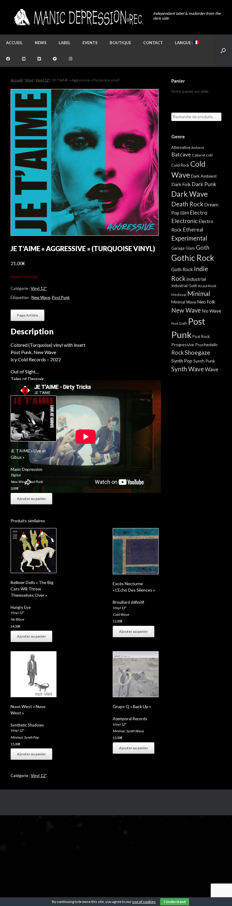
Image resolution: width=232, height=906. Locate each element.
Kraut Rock (207, 286)
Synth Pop (31, 737)
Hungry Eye (21, 607)
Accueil (14, 42)
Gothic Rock (192, 258)
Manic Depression (26, 469)
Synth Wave (135, 731)
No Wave (17, 619)
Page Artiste (27, 315)
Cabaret (198, 155)
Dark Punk (204, 184)
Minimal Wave (183, 302)
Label (64, 42)
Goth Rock (182, 269)
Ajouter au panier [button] (31, 498)
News (41, 42)
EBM (184, 213)
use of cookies (144, 901)
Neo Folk (206, 301)
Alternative (180, 147)
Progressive (182, 344)
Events (90, 42)
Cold (209, 155)
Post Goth (179, 323)
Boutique (120, 42)
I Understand (174, 901)
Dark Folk (181, 184)
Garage (178, 248)
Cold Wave (121, 614)
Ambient (197, 147)
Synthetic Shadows (27, 725)
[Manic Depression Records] (78, 17)
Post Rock (201, 336)
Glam (190, 248)
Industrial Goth (184, 285)
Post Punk (61, 297)
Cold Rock (180, 165)
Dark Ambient (204, 176)
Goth (202, 247)
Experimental (189, 238)
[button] (223, 50)
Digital (16, 475)
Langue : (184, 42)
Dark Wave (189, 193)
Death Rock (187, 204)
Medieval (178, 295)
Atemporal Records (130, 718)
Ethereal (193, 229)
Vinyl (29, 80)
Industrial (196, 279)
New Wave (40, 297)
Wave (211, 369)
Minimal (17, 737)
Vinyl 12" (43, 80)
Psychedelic (206, 344)
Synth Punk (204, 360)
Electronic (184, 220)
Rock (177, 352)
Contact (153, 42)
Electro (198, 212)
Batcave (181, 154)
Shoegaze (197, 352)
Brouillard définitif (128, 602)
